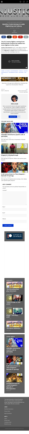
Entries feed (7, 420)
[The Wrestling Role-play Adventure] (14, 285)
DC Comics (7, 70)
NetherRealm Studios (13, 72)
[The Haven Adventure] (14, 324)
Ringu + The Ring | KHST (12, 316)
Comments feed (7, 422)
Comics (8, 22)
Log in (5, 418)
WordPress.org (7, 424)
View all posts (13, 116)
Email (3, 212)
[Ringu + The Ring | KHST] (14, 311)
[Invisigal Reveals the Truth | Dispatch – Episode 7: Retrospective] (14, 377)
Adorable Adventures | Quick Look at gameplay (13, 135)
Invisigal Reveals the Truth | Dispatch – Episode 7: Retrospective (13, 386)
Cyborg (3, 70)
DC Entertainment (14, 70)
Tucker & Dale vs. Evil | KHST (13, 303)
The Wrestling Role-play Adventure (12, 290)
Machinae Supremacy (8, 409)
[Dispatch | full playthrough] (14, 148)
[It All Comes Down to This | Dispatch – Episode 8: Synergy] (14, 167)
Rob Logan (9, 137)
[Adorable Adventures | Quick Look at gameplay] (14, 128)
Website (4, 218)
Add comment (14, 32)
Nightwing (21, 72)
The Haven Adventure (13, 328)
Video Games (19, 22)
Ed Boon (21, 70)
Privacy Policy (7, 411)
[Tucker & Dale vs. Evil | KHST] (14, 298)
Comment (4, 190)
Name (3, 206)
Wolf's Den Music (8, 413)
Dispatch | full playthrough (9, 155)
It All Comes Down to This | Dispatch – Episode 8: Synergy (13, 175)
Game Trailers (13, 22)
